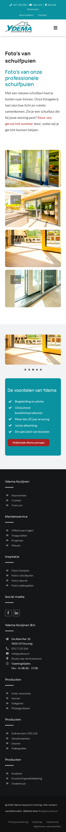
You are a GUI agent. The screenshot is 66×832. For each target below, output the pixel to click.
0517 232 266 (20, 4)
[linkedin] (16, 613)
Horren (16, 698)
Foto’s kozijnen (20, 570)
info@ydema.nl (20, 653)
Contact (16, 500)
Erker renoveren (21, 693)
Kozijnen (17, 773)
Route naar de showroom (26, 658)
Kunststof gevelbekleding (27, 778)
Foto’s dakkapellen (23, 585)
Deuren (16, 743)
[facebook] (8, 613)
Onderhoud (19, 783)
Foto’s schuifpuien (22, 575)
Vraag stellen (19, 535)
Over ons (17, 505)
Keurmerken (19, 495)
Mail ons (37, 4)
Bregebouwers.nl (48, 811)
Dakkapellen (19, 748)
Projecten (17, 540)
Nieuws (16, 545)
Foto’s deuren (20, 580)
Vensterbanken (21, 738)
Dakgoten (17, 703)
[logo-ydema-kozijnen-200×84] (18, 23)
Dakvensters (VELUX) (25, 733)
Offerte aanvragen (22, 530)
